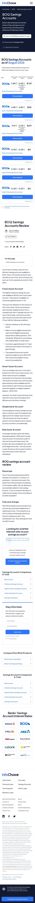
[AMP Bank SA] (25, 755)
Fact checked (11, 236)
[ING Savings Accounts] (10, 731)
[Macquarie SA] (10, 755)
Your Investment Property (9, 879)
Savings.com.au (6, 877)
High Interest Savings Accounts (15, 588)
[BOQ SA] (25, 723)
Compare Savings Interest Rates (17, 562)
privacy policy (13, 638)
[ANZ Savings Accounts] (25, 731)
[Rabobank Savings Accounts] (10, 723)
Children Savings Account (13, 584)
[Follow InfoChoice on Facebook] (9, 816)
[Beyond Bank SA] (25, 739)
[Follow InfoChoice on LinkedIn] (3, 816)
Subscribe (17, 632)
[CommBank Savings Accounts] (25, 747)
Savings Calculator (11, 598)
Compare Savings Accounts (17, 899)
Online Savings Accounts (13, 593)
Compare (27, 100)
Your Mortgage (17, 877)
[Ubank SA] (10, 747)
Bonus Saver (8, 579)
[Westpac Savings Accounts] (10, 739)
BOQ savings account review (15, 262)
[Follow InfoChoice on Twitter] (14, 816)
